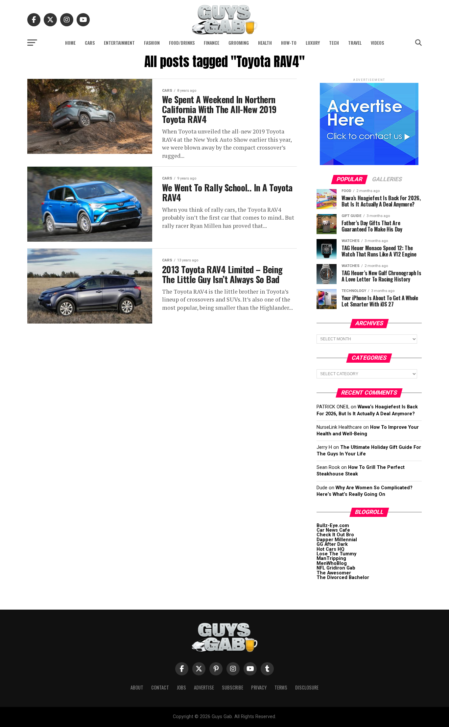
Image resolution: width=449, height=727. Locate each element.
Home (70, 42)
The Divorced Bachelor (343, 577)
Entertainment (119, 42)
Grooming (238, 42)
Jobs (181, 687)
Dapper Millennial (337, 540)
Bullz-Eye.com (333, 525)
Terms (280, 687)
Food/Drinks (182, 42)
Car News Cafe (333, 530)
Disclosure (307, 687)
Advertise (204, 687)
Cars (90, 42)
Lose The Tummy (336, 554)
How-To (288, 42)
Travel (355, 42)
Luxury (313, 42)
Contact (160, 687)
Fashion (152, 42)
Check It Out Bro (335, 535)
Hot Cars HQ (330, 549)
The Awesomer (334, 573)
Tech (334, 42)
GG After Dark (332, 544)
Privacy (259, 687)
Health (265, 42)
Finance (211, 42)
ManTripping (331, 558)
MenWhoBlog (332, 563)
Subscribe (232, 687)
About (136, 687)
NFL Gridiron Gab (336, 568)
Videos (377, 42)
